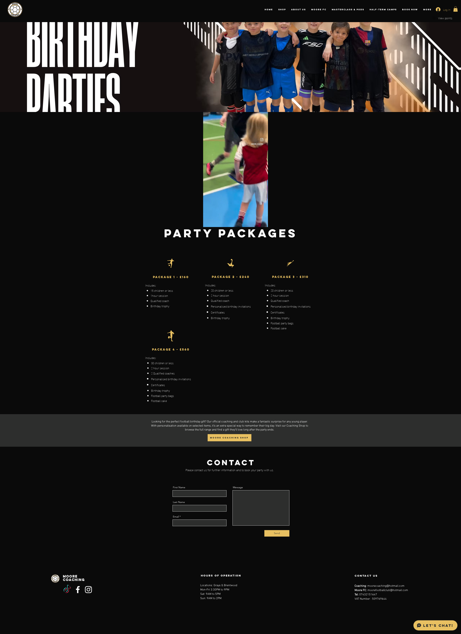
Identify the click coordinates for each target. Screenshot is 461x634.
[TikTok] (67, 589)
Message (238, 487)
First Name (179, 487)
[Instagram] (88, 589)
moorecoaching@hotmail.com (385, 586)
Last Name (179, 502)
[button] (455, 9)
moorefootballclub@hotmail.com (388, 590)
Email (176, 516)
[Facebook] (77, 589)
